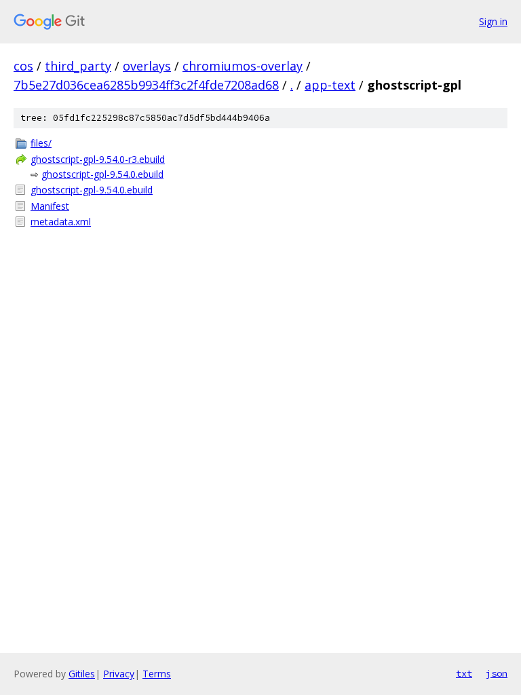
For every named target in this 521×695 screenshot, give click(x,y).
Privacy (118, 673)
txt (464, 673)
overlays (147, 66)
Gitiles (82, 673)
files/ (41, 142)
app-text (330, 85)
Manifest (50, 206)
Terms (156, 673)
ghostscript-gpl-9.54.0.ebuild (102, 174)
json (496, 673)
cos (23, 66)
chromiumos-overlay (242, 66)
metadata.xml (61, 221)
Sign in (493, 21)
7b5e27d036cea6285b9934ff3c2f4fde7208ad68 (146, 85)
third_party (78, 66)
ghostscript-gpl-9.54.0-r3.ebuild (98, 159)
